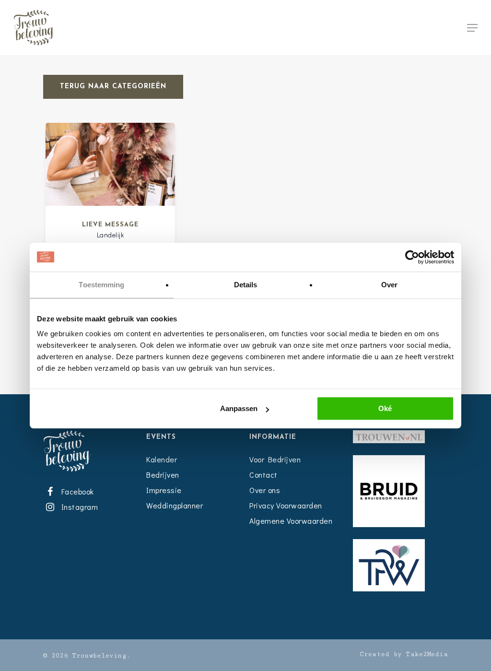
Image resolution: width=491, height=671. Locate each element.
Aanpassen (238, 408)
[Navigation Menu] (472, 28)
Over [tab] (389, 285)
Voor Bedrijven (275, 459)
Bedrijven (162, 475)
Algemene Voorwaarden (290, 521)
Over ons (264, 490)
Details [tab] (245, 285)
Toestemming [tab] (101, 285)
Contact (263, 475)
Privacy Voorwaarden (285, 505)
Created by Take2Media (404, 654)
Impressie (164, 490)
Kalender (161, 459)
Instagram (78, 507)
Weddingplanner (174, 505)
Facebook (76, 491)
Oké (385, 408)
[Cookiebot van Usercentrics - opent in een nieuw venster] (412, 257)
